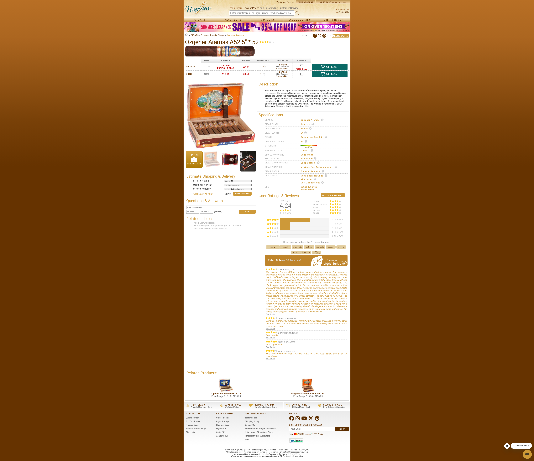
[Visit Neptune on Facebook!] (292, 419)
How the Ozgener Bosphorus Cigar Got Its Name (217, 225)
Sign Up (341, 429)
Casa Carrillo (308, 162)
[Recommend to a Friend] (329, 36)
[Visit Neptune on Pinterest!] (317, 419)
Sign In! (290, 2)
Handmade (307, 158)
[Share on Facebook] (315, 36)
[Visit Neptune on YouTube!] (304, 419)
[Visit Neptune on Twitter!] (311, 419)
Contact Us (343, 12)
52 (302, 141)
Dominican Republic (312, 137)
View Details (270, 314)
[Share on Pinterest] (324, 36)
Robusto (305, 124)
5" (302, 133)
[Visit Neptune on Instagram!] (298, 419)
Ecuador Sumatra (310, 171)
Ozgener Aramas (310, 120)
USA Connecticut (310, 182)
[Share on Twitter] (320, 36)
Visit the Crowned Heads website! (210, 228)
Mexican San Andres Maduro (317, 167)
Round (304, 128)
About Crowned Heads (205, 223)
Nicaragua (306, 179)
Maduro (305, 150)
